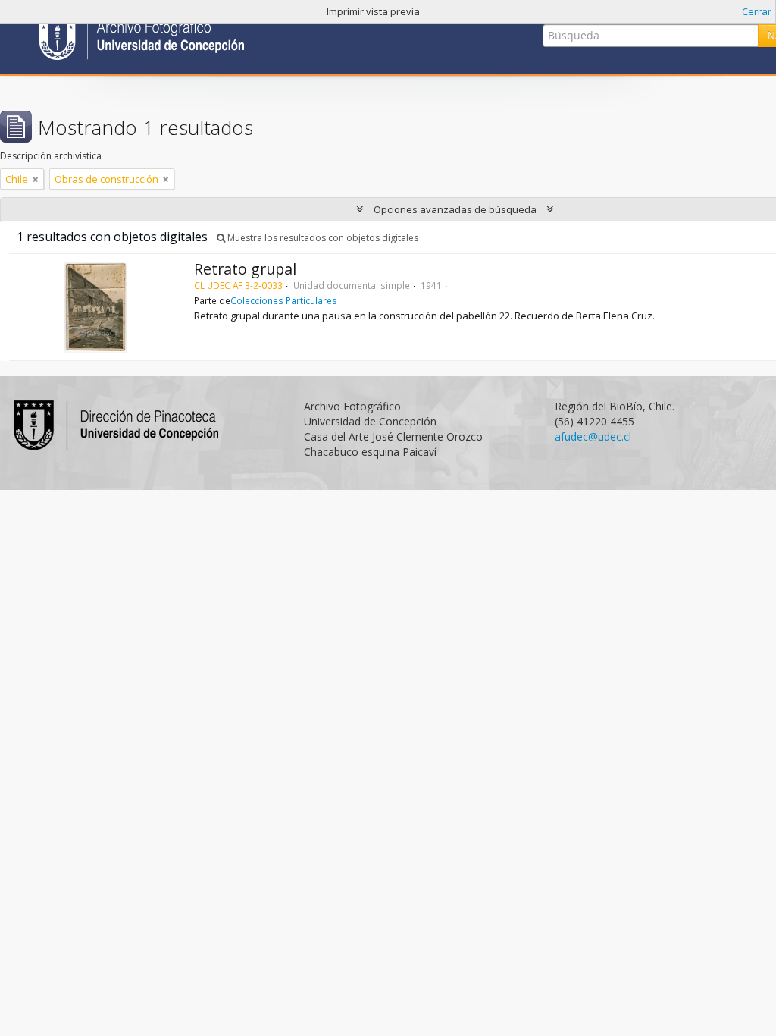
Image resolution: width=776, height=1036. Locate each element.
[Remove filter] (36, 179)
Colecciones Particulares (283, 300)
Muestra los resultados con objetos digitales (321, 237)
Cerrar (756, 11)
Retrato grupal (245, 269)
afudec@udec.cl (593, 436)
